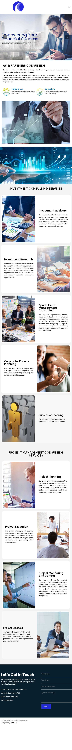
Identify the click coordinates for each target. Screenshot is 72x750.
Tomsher (13, 723)
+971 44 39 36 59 (7, 700)
